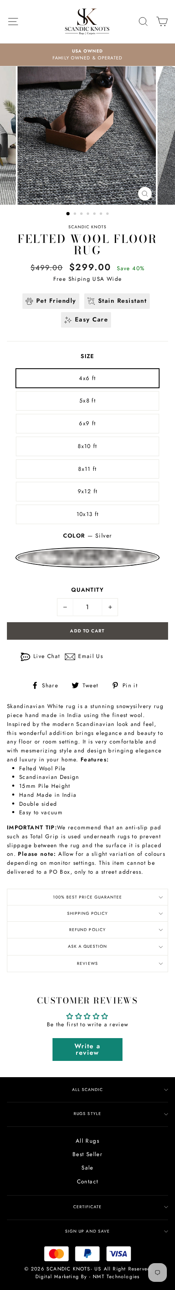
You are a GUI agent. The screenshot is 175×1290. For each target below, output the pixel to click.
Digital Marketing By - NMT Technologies (87, 1276)
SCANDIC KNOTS (87, 227)
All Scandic (87, 1090)
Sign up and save (87, 1231)
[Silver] (87, 557)
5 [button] (95, 214)
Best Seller (87, 1154)
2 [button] (76, 214)
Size (87, 356)
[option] (87, 55)
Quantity (87, 590)
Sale (87, 1167)
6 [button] (102, 214)
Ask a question (87, 946)
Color (87, 535)
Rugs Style (87, 1114)
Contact (87, 1181)
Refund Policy (87, 930)
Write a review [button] (87, 1049)
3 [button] (82, 214)
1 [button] (68, 214)
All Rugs (87, 1141)
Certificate (87, 1207)
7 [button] (108, 214)
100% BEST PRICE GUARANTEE (87, 897)
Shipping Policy (87, 913)
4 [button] (89, 214)
